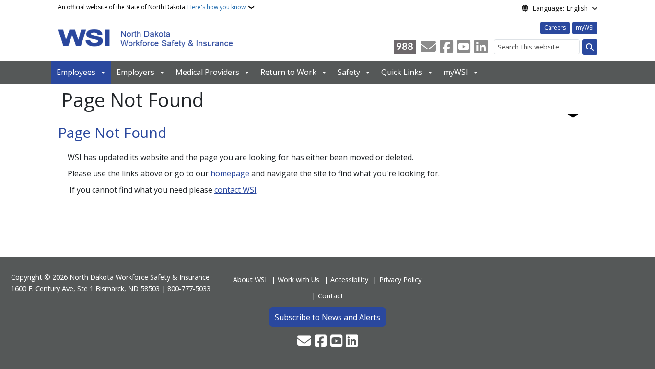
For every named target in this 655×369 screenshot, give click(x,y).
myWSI (585, 28)
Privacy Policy (400, 279)
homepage (231, 173)
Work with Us (298, 279)
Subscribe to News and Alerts (327, 317)
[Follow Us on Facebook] (446, 47)
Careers (555, 28)
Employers (135, 72)
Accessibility (349, 279)
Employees (76, 72)
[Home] (145, 37)
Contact (330, 295)
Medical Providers (207, 72)
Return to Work (288, 72)
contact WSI (235, 189)
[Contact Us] (428, 47)
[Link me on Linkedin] (481, 47)
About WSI (250, 279)
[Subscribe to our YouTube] (463, 47)
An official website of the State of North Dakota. (152, 7)
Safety (349, 72)
